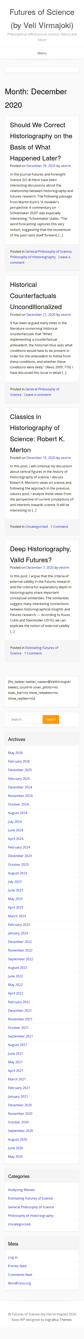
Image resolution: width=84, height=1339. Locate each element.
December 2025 (20, 770)
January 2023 (18, 933)
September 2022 (20, 959)
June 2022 (15, 976)
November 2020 (20, 1113)
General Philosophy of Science (48, 251)
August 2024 (17, 813)
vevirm (66, 166)
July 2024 (15, 821)
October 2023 (18, 864)
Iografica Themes (58, 1319)
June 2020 (15, 1148)
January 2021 (18, 1096)
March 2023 (17, 916)
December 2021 (20, 1010)
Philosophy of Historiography (33, 257)
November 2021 (20, 1019)
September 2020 (20, 1130)
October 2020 (18, 1122)
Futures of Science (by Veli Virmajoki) (42, 18)
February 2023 (19, 924)
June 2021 (15, 1053)
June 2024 (15, 830)
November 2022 (20, 950)
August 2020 (17, 1139)
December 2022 (20, 941)
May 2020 (15, 1156)
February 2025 (19, 778)
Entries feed (17, 1266)
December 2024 (20, 787)
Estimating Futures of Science (30, 1198)
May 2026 (15, 753)
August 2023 (17, 873)
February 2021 (19, 1087)
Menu (42, 53)
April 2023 (15, 907)
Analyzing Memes (21, 1190)
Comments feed (20, 1274)
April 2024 (15, 838)
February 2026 (19, 761)
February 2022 (19, 1002)
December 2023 (20, 856)
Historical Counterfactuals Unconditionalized (36, 295)
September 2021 (20, 1036)
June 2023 (15, 890)
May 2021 (15, 1062)
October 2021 (18, 1027)
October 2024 (18, 804)
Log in (13, 1257)
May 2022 (15, 984)
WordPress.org (19, 1283)
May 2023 (15, 899)
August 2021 (17, 1045)
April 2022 (15, 993)
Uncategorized (36, 526)
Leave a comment (37, 394)
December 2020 (20, 1105)
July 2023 (15, 881)
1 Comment (59, 526)
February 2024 (19, 847)
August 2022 (17, 967)
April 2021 (15, 1070)
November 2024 (20, 796)
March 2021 (17, 1079)
